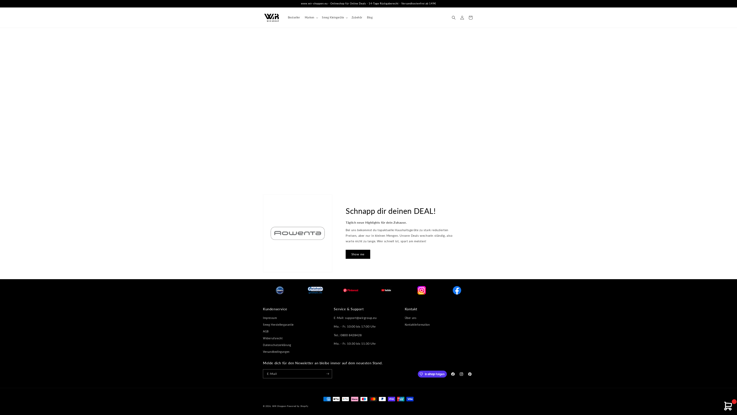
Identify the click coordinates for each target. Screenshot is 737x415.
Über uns (410, 318)
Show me (357, 254)
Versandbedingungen (276, 351)
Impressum (270, 318)
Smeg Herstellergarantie (278, 324)
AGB (266, 331)
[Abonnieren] (327, 373)
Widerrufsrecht (273, 338)
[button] (311, 17)
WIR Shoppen (279, 406)
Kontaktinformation (417, 324)
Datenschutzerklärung (277, 345)
